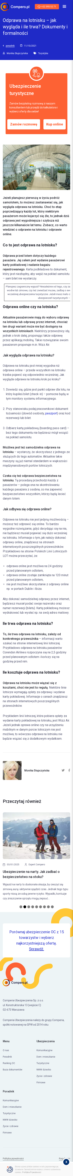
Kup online (54, 124)
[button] (8, 858)
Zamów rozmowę (23, 124)
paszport (51, 413)
